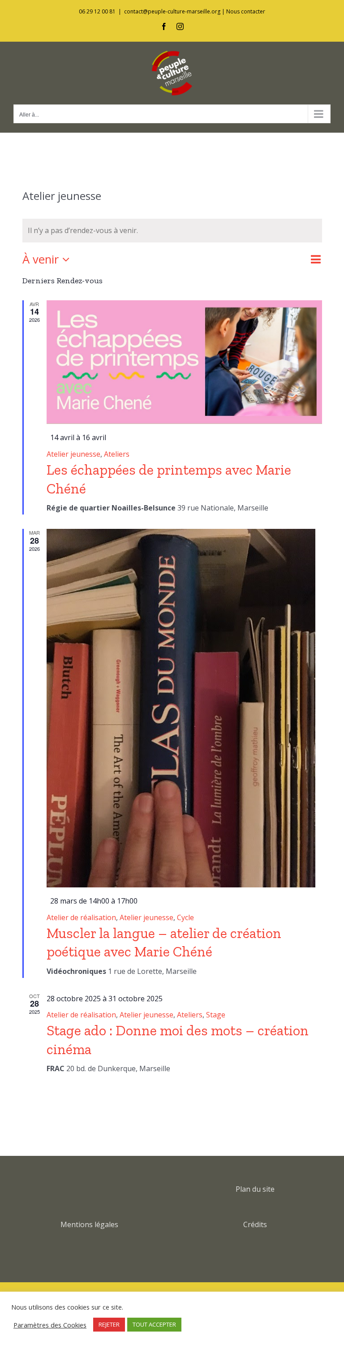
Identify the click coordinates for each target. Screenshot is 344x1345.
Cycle (185, 917)
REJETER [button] (109, 1324)
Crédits (255, 1224)
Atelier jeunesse (73, 454)
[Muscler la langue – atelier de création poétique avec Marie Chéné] (184, 708)
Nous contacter (245, 11)
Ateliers (116, 454)
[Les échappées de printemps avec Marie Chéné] (184, 362)
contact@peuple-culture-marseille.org (172, 11)
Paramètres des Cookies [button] (49, 1325)
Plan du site (255, 1189)
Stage (215, 1015)
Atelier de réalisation (81, 917)
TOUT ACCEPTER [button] (154, 1324)
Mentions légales (89, 1224)
